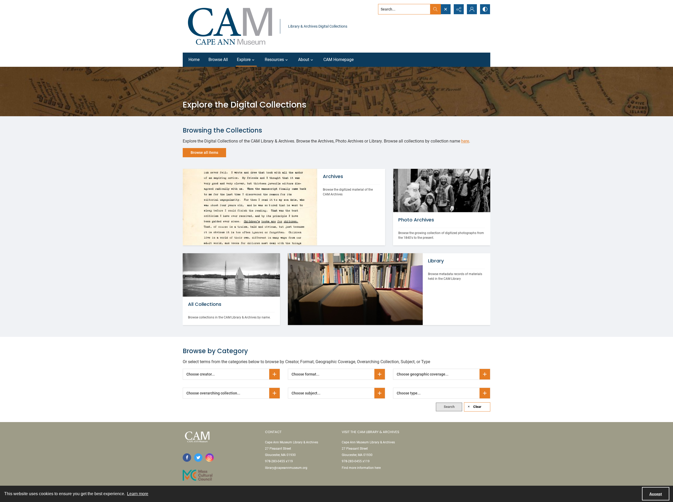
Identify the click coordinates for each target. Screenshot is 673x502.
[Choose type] (485, 393)
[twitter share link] (198, 457)
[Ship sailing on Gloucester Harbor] (231, 275)
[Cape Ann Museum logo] (230, 26)
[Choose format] (379, 374)
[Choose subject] (379, 393)
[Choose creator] (274, 374)
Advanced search (390, 19)
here (465, 141)
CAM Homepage (338, 59)
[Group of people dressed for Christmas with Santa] (441, 190)
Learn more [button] (137, 493)
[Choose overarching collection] (274, 393)
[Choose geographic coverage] (485, 374)
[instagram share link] (209, 457)
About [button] (303, 59)
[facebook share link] (187, 457)
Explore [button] (244, 59)
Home (194, 59)
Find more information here (361, 468)
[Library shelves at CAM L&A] (355, 289)
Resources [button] (274, 59)
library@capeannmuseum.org (286, 468)
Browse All (218, 59)
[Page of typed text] (250, 207)
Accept (655, 494)
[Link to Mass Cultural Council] (197, 475)
